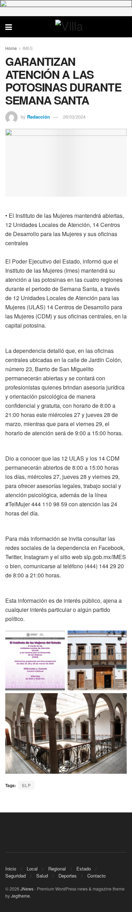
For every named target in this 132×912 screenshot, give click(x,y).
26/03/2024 (74, 116)
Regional (57, 868)
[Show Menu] (8, 26)
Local (32, 868)
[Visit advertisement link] (66, 8)
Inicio (10, 868)
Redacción (38, 116)
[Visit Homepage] (71, 27)
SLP (26, 785)
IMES (28, 48)
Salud (42, 875)
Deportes (67, 875)
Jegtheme (20, 896)
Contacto (96, 875)
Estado (83, 868)
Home (11, 48)
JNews (26, 889)
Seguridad (15, 875)
